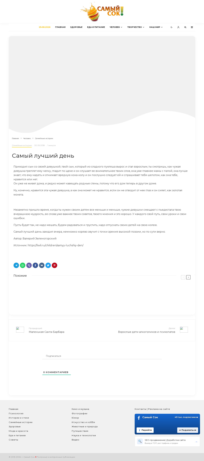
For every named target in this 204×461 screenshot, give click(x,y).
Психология (16, 413)
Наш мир (154, 27)
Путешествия (80, 431)
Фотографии (79, 413)
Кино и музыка (80, 409)
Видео (75, 439)
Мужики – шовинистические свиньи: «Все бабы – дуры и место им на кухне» (60, 289)
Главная (60, 27)
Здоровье (76, 27)
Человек (115, 27)
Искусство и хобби (83, 422)
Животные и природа (85, 426)
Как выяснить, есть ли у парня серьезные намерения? (148, 303)
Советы (13, 439)
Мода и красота (18, 431)
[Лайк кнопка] (16, 254)
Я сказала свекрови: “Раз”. (45, 302)
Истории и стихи (19, 417)
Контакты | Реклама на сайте (152, 409)
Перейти (147, 430)
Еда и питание (96, 27)
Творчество (134, 27)
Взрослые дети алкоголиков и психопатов (146, 330)
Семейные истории (22, 145)
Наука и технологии (84, 435)
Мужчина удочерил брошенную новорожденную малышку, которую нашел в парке (153, 289)
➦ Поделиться (187, 430)
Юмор (75, 417)
